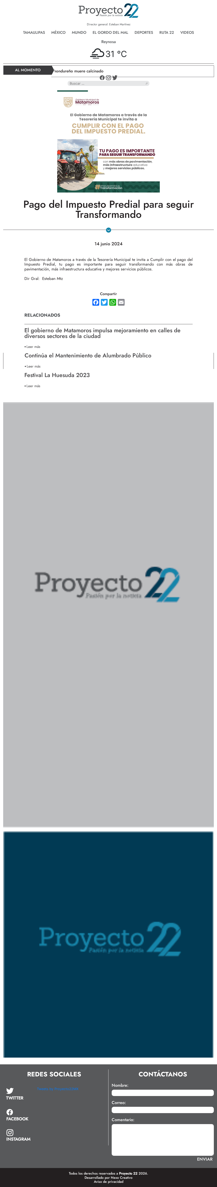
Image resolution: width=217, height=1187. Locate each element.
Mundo (79, 32)
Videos (187, 32)
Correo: (119, 1102)
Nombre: (120, 1085)
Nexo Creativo (121, 1177)
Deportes (144, 32)
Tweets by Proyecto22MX (57, 1089)
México (58, 32)
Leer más (33, 346)
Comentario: (123, 1120)
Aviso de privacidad (108, 1181)
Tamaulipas (34, 32)
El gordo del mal (110, 32)
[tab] (18, 1094)
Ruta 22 (166, 32)
